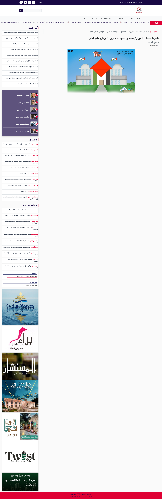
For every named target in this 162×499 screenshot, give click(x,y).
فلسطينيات (120, 18)
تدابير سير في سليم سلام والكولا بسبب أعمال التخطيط (64, 22)
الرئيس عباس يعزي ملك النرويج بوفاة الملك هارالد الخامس (29, 22)
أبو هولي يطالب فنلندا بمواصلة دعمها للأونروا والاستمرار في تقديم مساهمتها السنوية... (107, 22)
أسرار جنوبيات (33, 273)
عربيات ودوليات (106, 18)
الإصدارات (94, 18)
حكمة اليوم (34, 282)
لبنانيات (131, 18)
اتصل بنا (77, 18)
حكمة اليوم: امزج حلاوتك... (30, 285)
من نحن (85, 18)
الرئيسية (139, 18)
